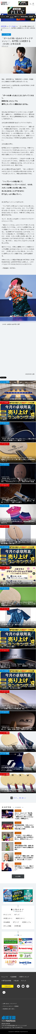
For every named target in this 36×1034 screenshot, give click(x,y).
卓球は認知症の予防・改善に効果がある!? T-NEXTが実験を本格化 (24, 847)
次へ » (24, 798)
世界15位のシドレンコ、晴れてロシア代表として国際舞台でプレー (24, 868)
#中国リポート (8, 918)
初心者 (16, 980)
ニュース (3, 16)
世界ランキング (24, 976)
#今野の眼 (17, 926)
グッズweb (12, 26)
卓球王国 (3, 26)
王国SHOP (7, 986)
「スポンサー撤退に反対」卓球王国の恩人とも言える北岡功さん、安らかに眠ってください (24, 857)
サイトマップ (13, 1003)
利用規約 (16, 1006)
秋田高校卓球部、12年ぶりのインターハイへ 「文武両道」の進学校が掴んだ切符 (24, 827)
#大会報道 (7, 922)
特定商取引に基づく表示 (8, 1008)
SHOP (7, 16)
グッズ (11, 16)
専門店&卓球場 (24, 16)
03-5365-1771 (8, 1027)
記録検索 (31, 16)
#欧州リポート (20, 918)
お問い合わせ (6, 1003)
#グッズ (16, 914)
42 (20, 798)
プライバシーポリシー (8, 1006)
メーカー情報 (5, 382)
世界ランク (17, 16)
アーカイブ (4, 423)
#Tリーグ (16, 922)
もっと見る (18, 876)
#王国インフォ (26, 922)
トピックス (18, 822)
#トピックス (7, 914)
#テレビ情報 (7, 926)
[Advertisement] (18, 353)
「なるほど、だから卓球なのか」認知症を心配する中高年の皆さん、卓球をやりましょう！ (24, 837)
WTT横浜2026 (18, 810)
